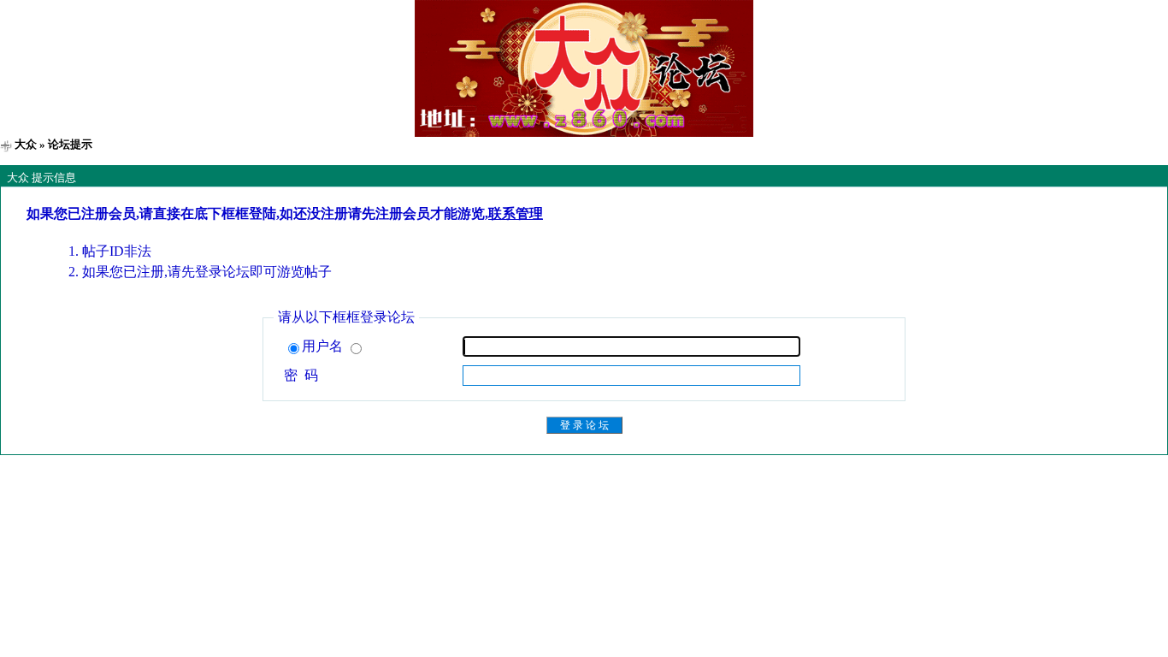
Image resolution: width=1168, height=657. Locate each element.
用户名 (324, 346)
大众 (26, 144)
